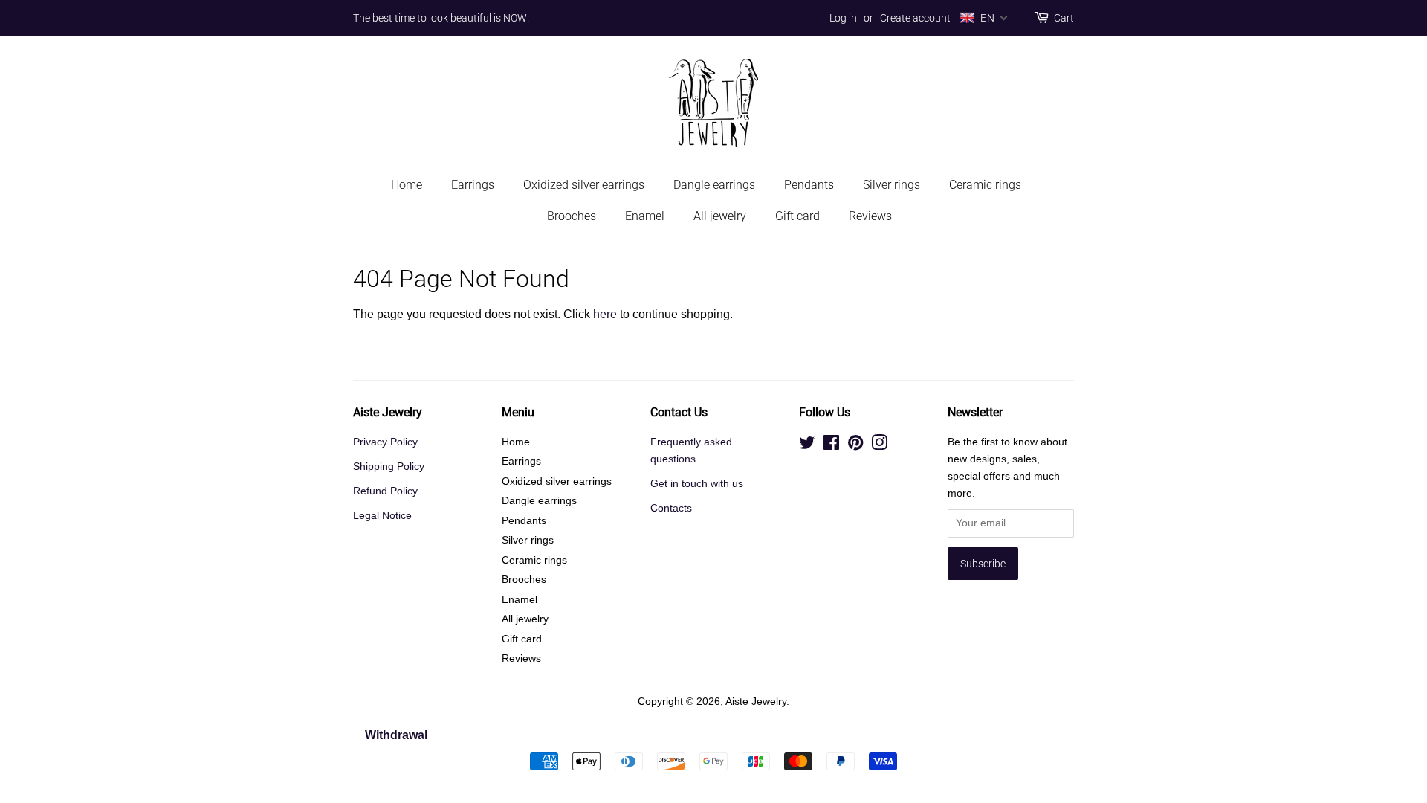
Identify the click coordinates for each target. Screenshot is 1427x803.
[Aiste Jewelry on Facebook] (831, 445)
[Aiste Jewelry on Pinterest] (855, 445)
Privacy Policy (385, 442)
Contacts (671, 508)
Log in (843, 18)
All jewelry (719, 216)
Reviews (870, 216)
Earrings (472, 185)
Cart (1064, 18)
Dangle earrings (714, 185)
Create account (915, 18)
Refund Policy (385, 491)
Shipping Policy (388, 466)
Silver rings (891, 185)
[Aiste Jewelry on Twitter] (807, 445)
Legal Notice (382, 515)
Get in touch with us (696, 483)
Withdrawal (396, 735)
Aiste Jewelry (755, 701)
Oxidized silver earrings (583, 185)
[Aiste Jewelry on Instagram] (879, 445)
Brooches (571, 216)
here (605, 314)
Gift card (797, 216)
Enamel (644, 216)
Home (406, 185)
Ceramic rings (985, 185)
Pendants (809, 185)
